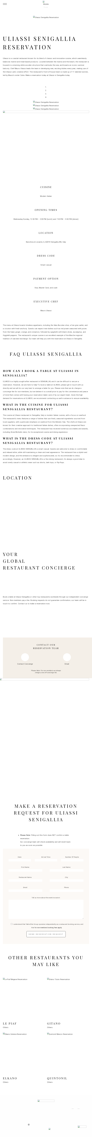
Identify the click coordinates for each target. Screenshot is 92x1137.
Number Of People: (72, 857)
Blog (16, 1115)
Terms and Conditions (64, 1125)
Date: (20, 857)
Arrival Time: (46, 857)
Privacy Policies (48, 1125)
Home (16, 1106)
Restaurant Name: (25, 877)
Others (5, 1027)
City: (66, 877)
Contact (16, 1120)
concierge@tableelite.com (77, 1114)
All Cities (16, 1111)
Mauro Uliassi (46, 310)
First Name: (25, 867)
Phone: (66, 887)
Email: (25, 887)
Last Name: (66, 867)
